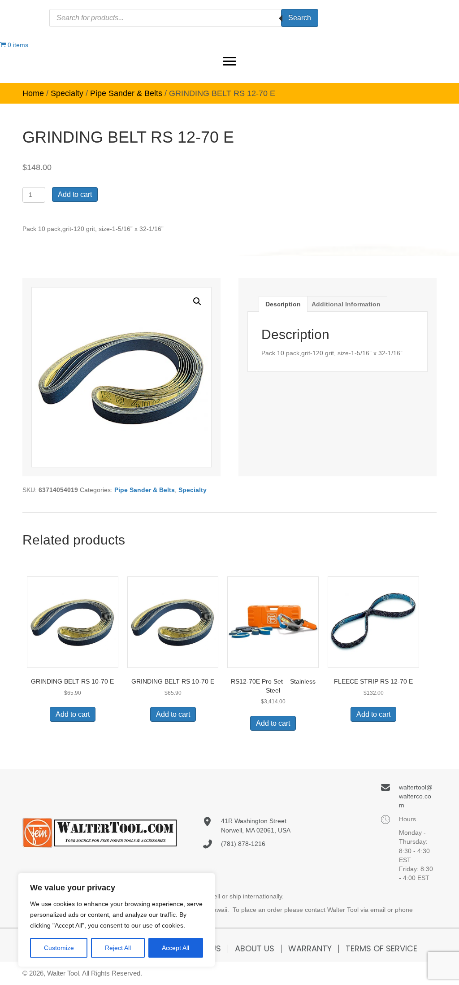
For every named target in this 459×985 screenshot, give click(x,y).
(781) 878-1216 (243, 843)
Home (33, 93)
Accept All (175, 947)
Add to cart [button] (73, 714)
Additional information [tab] (346, 304)
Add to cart (75, 194)
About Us (254, 949)
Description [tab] (283, 304)
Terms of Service (381, 949)
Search (299, 18)
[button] (229, 61)
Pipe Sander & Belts (126, 93)
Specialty (67, 93)
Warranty (310, 949)
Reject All (118, 947)
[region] (116, 920)
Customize (59, 947)
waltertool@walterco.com (416, 796)
